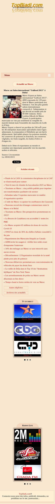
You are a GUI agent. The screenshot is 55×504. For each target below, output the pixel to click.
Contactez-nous (8, 496)
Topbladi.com (24, 494)
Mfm (27, 461)
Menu (7, 75)
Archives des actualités (15, 293)
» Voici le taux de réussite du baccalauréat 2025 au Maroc (28, 185)
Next (37, 330)
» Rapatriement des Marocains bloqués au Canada (24, 239)
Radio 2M (27, 443)
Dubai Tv (28, 355)
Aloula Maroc (27, 319)
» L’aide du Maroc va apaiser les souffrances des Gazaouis (28, 202)
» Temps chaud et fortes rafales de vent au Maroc (24, 282)
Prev (17, 330)
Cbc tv (27, 337)
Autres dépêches (16, 288)
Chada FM (27, 479)
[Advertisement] (27, 43)
